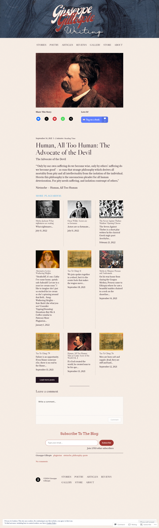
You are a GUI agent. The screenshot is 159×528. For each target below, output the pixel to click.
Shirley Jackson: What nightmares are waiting (45, 221)
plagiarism (57, 455)
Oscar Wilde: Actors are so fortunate (77, 221)
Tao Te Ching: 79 (43, 353)
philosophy (77, 455)
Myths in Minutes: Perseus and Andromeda (110, 272)
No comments (42, 461)
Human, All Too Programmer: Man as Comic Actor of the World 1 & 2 (78, 355)
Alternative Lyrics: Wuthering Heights (43, 272)
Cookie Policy (51, 523)
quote (85, 455)
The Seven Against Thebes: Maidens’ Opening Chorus (110, 221)
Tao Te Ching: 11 (74, 271)
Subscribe (106, 443)
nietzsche (67, 455)
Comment (115, 420)
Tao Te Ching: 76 (106, 353)
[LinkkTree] (38, 479)
